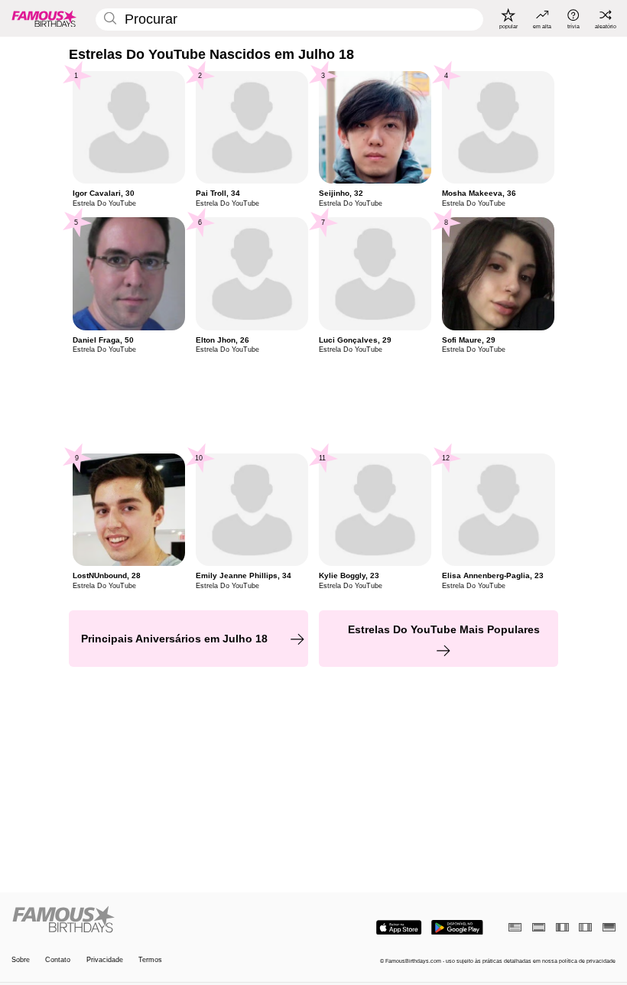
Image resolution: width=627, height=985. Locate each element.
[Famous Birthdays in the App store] (398, 927)
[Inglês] (514, 927)
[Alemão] (609, 927)
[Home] (159, 920)
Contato (57, 960)
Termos (150, 960)
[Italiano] (585, 927)
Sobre (20, 960)
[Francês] (562, 927)
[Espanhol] (538, 927)
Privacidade (104, 960)
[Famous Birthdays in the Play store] (457, 927)
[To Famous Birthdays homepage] (44, 18)
